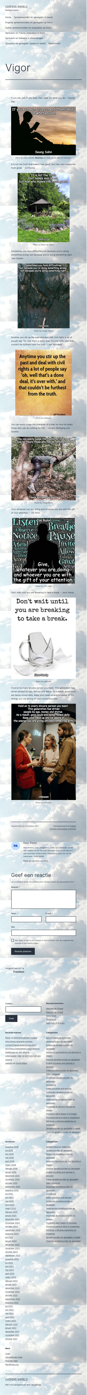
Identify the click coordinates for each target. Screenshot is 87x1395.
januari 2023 (10, 1284)
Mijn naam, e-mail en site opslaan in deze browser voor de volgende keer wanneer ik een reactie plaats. (44, 941)
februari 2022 (11, 1324)
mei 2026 (9, 1158)
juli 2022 (9, 1306)
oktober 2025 (11, 1183)
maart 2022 (10, 1321)
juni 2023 (9, 1266)
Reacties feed (11, 1361)
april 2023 (9, 1273)
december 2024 (12, 1219)
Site (13, 927)
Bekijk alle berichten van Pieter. (35, 861)
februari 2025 (11, 1212)
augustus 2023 (12, 1259)
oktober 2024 (11, 1226)
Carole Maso (21, 1063)
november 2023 (12, 1248)
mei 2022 (9, 1313)
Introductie (51, 1085)
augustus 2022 (12, 1303)
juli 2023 (9, 1263)
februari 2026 (11, 1168)
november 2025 (12, 1179)
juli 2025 (9, 1194)
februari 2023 (11, 1281)
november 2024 (12, 1223)
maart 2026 (10, 1165)
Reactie (15, 887)
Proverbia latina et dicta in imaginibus (63, 1117)
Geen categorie (53, 1074)
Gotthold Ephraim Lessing (25, 1038)
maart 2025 (10, 1208)
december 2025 (12, 1176)
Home (8, 17)
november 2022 (12, 1292)
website (8, 1063)
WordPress (36, 1385)
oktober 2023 (11, 1252)
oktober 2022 (11, 1295)
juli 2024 (9, 1237)
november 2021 (12, 1335)
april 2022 (9, 1317)
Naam (14, 913)
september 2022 (12, 1299)
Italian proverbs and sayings (58, 1088)
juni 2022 (9, 1310)
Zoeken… (9, 1003)
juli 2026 (9, 1150)
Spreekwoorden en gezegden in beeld (33, 17)
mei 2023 (9, 1270)
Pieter (8, 1038)
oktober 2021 (11, 1339)
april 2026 (9, 1161)
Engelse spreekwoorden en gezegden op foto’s (29, 22)
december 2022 (12, 1288)
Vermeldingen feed (13, 1357)
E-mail (49, 913)
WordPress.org (12, 1364)
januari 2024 (11, 1241)
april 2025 (9, 1205)
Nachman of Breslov (55, 1023)
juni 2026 (9, 1154)
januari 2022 (10, 1328)
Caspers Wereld (16, 6)
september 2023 (12, 1255)
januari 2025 (10, 1216)
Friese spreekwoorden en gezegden (62, 1070)
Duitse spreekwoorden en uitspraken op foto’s (28, 27)
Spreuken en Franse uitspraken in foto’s (25, 33)
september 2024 (12, 1230)
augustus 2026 (12, 1147)
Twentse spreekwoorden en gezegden (63, 1132)
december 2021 (12, 1331)
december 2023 (12, 1245)
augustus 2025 (12, 1190)
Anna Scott (51, 1016)
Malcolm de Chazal (54, 1008)
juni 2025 (9, 1197)
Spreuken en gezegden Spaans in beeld (25, 43)
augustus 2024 (12, 1234)
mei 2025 (9, 1201)
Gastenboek (54, 43)
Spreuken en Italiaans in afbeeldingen (24, 38)
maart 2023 (10, 1277)
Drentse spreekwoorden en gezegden (63, 1060)
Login (7, 1354)
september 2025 (12, 1187)
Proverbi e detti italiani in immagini (61, 1114)
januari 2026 (10, 1172)
